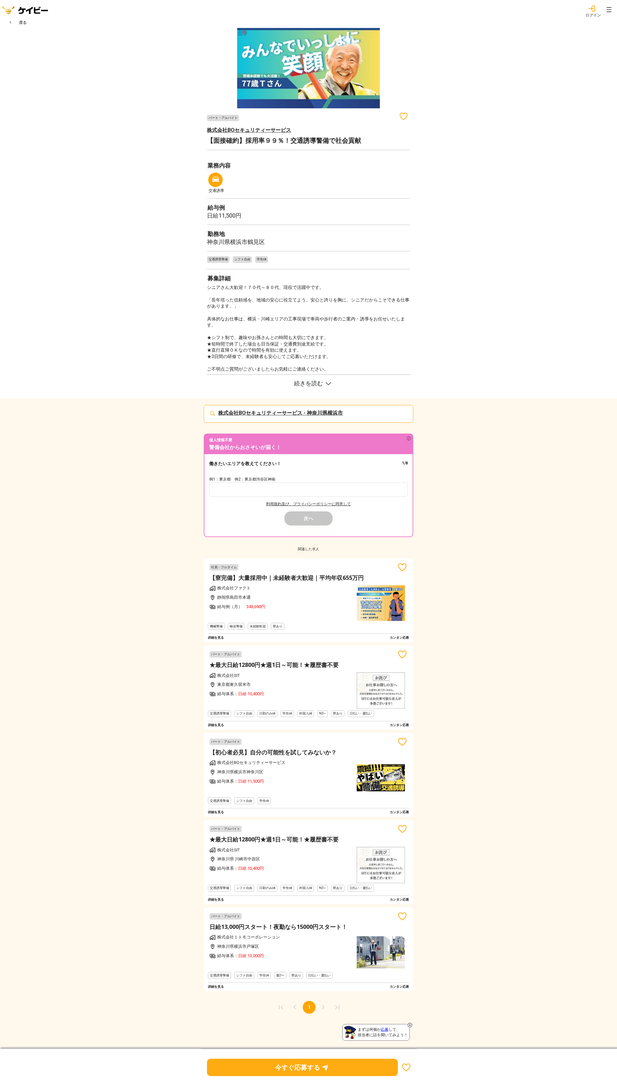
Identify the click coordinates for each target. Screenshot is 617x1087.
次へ (308, 518)
